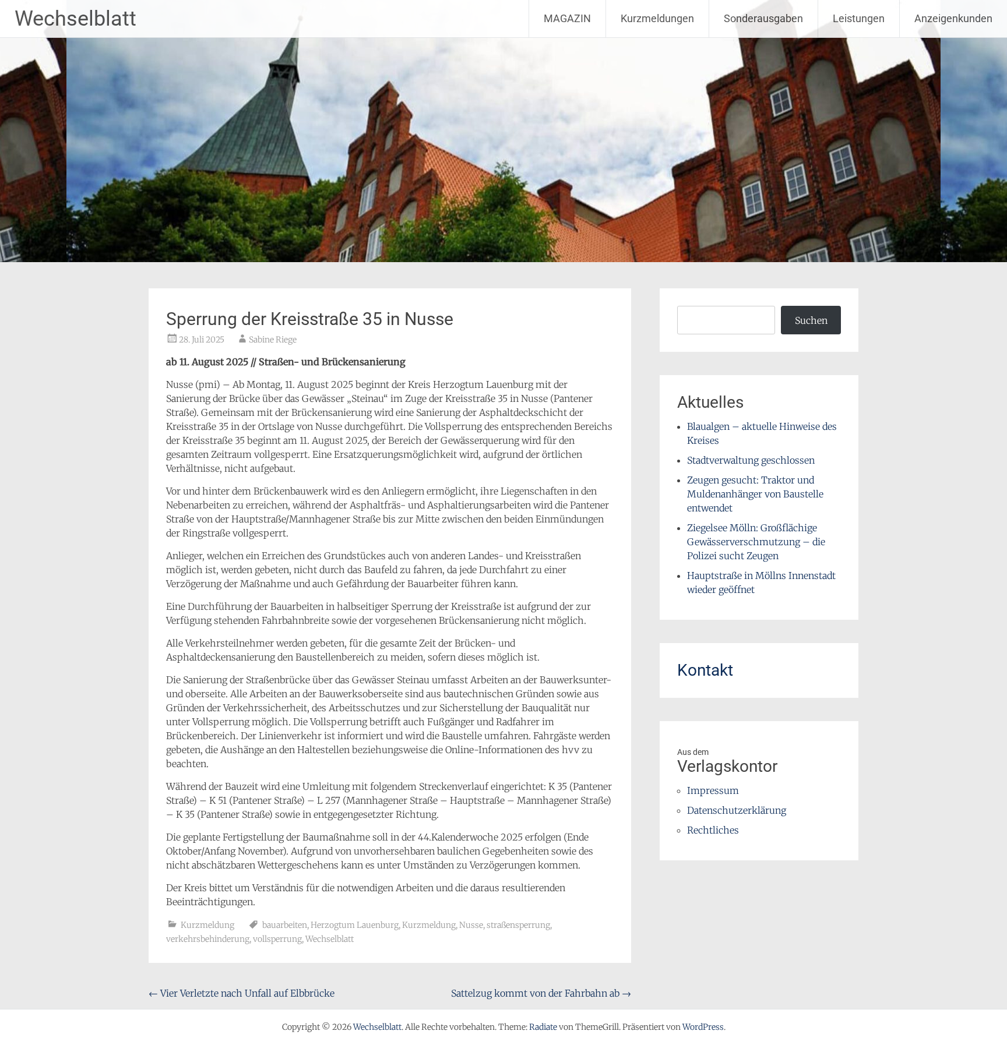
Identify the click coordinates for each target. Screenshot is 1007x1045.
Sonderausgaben (763, 18)
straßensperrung (518, 925)
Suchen (811, 320)
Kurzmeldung (207, 925)
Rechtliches (713, 830)
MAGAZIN (567, 18)
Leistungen (859, 18)
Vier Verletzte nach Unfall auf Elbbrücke (242, 993)
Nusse (471, 925)
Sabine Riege (273, 339)
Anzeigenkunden (953, 18)
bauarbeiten (284, 925)
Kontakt (705, 670)
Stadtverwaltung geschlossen (751, 460)
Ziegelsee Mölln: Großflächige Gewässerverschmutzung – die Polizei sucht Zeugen (756, 542)
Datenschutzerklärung (736, 810)
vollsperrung (277, 939)
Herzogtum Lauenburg (355, 925)
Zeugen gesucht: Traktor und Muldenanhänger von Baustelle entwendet (755, 494)
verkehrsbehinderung (207, 939)
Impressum (713, 790)
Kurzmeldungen (657, 18)
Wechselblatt (75, 18)
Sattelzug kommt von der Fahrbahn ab (541, 993)
